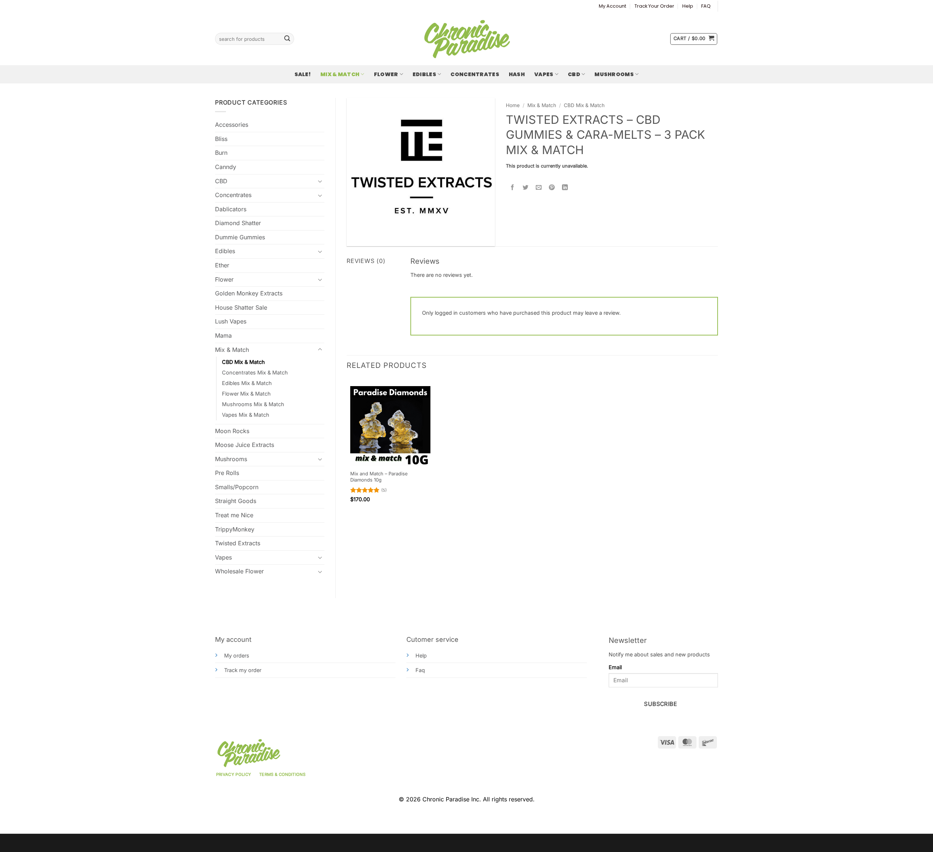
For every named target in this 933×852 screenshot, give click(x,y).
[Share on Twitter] (526, 188)
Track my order (242, 670)
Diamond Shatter (238, 223)
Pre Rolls (227, 472)
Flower (386, 74)
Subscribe (660, 703)
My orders (236, 655)
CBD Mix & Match (243, 362)
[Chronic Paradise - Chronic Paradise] (466, 39)
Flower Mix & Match (246, 393)
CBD (574, 74)
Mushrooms (614, 74)
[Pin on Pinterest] (552, 188)
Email (615, 667)
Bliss (221, 138)
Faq (420, 670)
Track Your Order (654, 6)
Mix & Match (339, 74)
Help (687, 6)
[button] (693, 39)
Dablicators (230, 209)
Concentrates (474, 74)
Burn (221, 152)
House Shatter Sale (241, 307)
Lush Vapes (230, 321)
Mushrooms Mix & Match (253, 404)
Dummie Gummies (240, 237)
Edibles (424, 74)
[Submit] (287, 39)
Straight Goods (235, 500)
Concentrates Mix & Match (255, 372)
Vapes (543, 74)
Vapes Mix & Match (245, 415)
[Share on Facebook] (513, 188)
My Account (612, 6)
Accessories (231, 124)
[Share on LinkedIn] (565, 188)
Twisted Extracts (237, 543)
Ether (222, 265)
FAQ (706, 6)
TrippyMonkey (234, 529)
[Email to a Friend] (539, 188)
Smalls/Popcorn (236, 487)
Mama (223, 335)
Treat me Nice (234, 515)
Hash (517, 74)
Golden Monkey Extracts (248, 293)
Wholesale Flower (239, 571)
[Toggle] (320, 181)
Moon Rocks (232, 431)
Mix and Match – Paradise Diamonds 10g (379, 477)
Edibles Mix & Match (247, 383)
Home (513, 105)
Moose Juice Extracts (244, 444)
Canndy (225, 166)
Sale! (302, 74)
